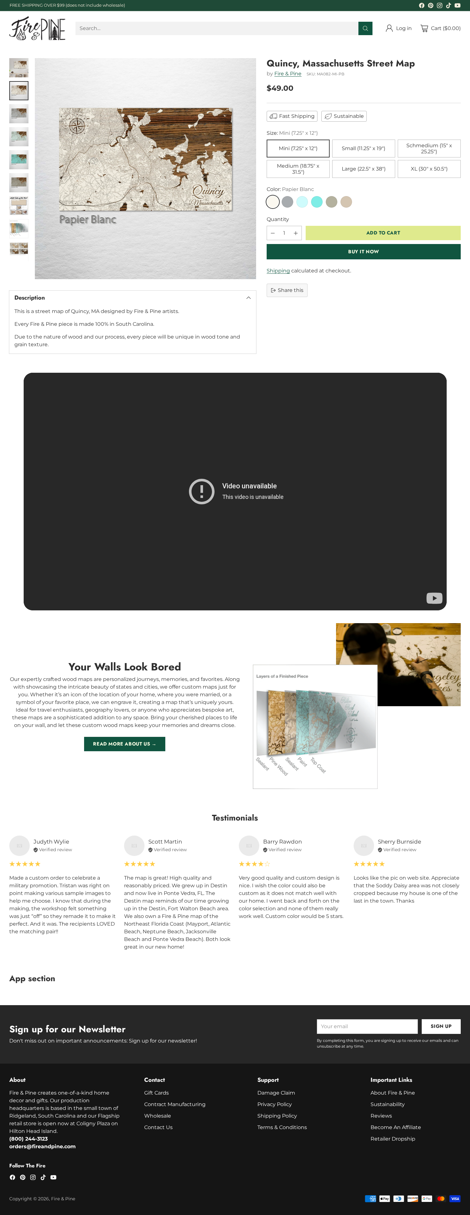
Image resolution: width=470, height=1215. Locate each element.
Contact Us (158, 1127)
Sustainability (388, 1104)
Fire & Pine (288, 74)
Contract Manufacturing (175, 1104)
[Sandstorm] (346, 202)
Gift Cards (156, 1093)
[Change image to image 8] (18, 228)
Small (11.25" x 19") (363, 149)
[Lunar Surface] (287, 202)
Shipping (278, 271)
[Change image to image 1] (18, 67)
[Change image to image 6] (18, 182)
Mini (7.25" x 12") (298, 149)
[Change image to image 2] (18, 90)
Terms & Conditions (282, 1127)
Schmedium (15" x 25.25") (429, 148)
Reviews (381, 1116)
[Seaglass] (302, 202)
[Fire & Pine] (37, 28)
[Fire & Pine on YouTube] (457, 6)
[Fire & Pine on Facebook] (422, 6)
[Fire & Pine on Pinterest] (430, 6)
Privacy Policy (274, 1104)
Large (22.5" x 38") (364, 169)
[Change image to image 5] (18, 159)
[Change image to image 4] (18, 136)
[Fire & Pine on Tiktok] (448, 6)
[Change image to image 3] (18, 113)
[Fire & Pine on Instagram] (439, 6)
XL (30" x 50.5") (429, 169)
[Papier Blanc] (273, 202)
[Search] (365, 28)
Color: (290, 189)
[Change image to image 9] (18, 251)
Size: (292, 133)
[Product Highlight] (235, 491)
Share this (290, 290)
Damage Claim (276, 1093)
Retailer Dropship (393, 1139)
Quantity (278, 219)
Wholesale (157, 1116)
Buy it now (363, 251)
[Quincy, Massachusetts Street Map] (145, 168)
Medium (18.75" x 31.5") (298, 169)
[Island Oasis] (317, 202)
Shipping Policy (277, 1116)
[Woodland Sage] (331, 202)
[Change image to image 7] (18, 205)
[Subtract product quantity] (272, 233)
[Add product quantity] (296, 233)
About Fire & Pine (393, 1093)
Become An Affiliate (396, 1127)
